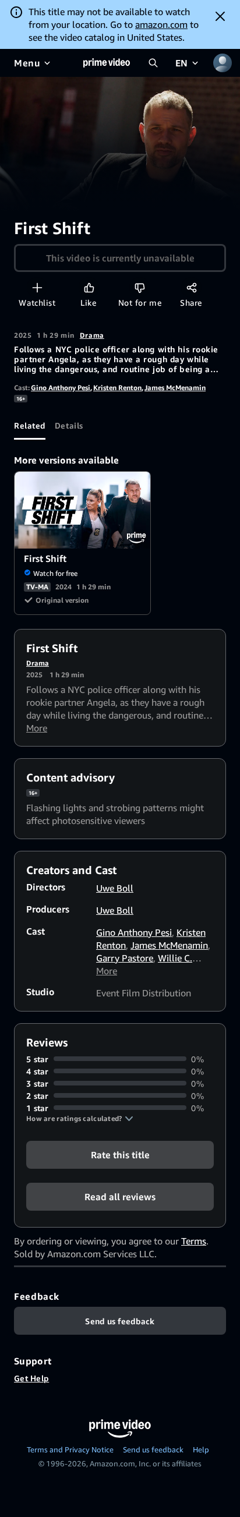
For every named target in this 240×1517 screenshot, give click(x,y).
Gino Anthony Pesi (60, 387)
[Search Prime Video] (153, 63)
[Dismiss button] (220, 16)
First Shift (83, 510)
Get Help (31, 1378)
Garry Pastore (124, 958)
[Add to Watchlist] (37, 287)
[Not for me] (139, 287)
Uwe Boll (114, 888)
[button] (79, 1118)
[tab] (29, 426)
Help (201, 1449)
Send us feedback (153, 1449)
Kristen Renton (117, 387)
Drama (92, 335)
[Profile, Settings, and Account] (222, 63)
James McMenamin (175, 387)
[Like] (89, 287)
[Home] (106, 63)
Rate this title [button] (120, 1154)
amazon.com (161, 24)
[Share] (191, 287)
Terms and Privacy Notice (70, 1449)
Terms (193, 1241)
